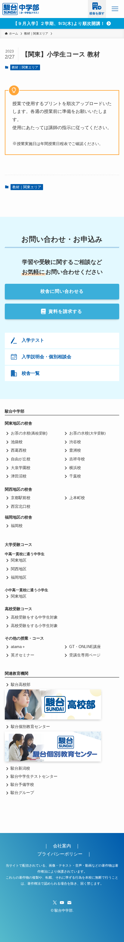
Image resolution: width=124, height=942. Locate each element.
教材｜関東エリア (25, 67)
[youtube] (62, 902)
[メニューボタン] (115, 9)
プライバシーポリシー (60, 854)
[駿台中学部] (20, 9)
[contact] (69, 902)
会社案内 (64, 846)
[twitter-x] (54, 902)
